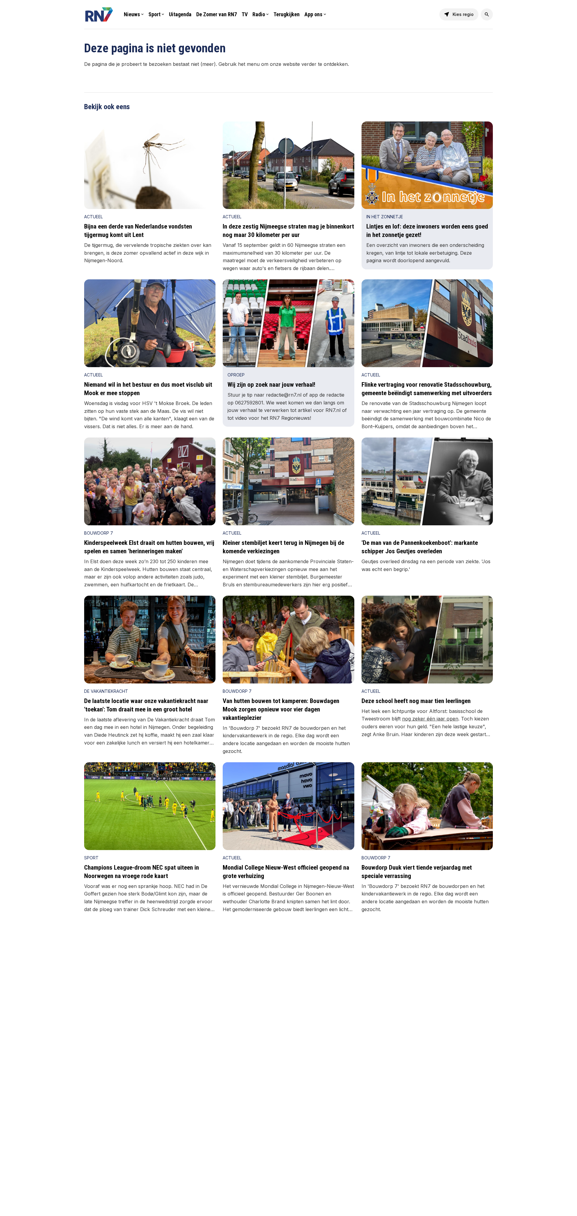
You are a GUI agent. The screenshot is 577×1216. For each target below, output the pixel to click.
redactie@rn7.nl (283, 395)
